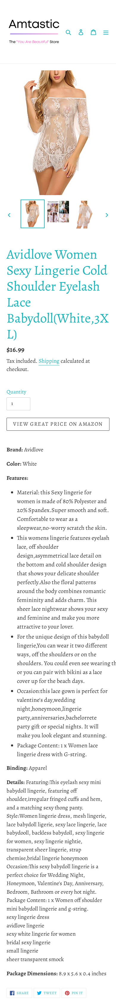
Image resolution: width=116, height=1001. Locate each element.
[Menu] (106, 32)
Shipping (49, 361)
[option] (33, 214)
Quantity (16, 391)
